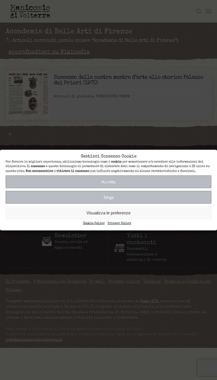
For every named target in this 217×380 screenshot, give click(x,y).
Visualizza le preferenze (108, 212)
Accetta (108, 181)
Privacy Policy (119, 223)
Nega (109, 197)
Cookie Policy (94, 223)
